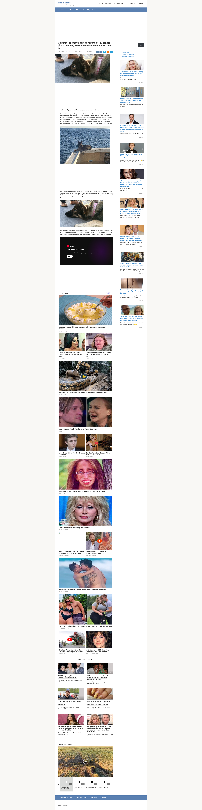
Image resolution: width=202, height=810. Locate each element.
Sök (121, 42)
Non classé (80, 51)
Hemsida (62, 10)
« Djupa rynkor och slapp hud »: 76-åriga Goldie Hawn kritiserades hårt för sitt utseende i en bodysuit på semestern (131, 211)
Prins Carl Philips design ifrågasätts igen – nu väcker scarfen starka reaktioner (70, 703)
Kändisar (70, 10)
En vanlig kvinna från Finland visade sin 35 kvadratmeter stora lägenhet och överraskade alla (131, 100)
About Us (140, 3)
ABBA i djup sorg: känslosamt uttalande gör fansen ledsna (68, 676)
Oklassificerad (80, 10)
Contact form (131, 3)
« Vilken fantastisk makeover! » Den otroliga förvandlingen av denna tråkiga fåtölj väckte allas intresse (131, 265)
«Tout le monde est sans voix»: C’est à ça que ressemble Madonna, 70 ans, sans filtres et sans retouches (132, 73)
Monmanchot (64, 2)
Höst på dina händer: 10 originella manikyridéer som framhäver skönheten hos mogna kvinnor (98, 703)
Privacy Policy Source (119, 3)
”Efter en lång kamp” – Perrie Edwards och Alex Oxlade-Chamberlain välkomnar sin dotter (100, 677)
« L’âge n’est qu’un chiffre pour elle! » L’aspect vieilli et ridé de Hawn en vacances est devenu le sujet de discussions (99, 729)
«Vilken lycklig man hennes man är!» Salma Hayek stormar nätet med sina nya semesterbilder (70, 728)
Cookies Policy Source (105, 3)
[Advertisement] (101, 26)
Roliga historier (91, 10)
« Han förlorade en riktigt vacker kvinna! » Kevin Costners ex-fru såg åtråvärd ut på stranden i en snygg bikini (131, 238)
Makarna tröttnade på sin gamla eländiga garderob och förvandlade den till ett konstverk (132, 291)
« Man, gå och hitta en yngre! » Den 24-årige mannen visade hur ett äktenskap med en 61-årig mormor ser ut (131, 318)
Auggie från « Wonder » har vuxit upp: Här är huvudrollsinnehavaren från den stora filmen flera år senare (131, 156)
